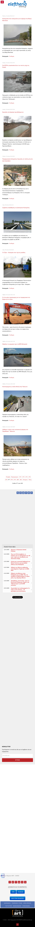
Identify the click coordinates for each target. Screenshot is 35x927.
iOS (13, 892)
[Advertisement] (17, 645)
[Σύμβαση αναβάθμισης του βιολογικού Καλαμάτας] (17, 222)
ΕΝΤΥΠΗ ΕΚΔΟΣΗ (17, 898)
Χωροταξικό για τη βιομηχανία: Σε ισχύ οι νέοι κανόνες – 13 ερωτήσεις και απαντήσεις (20, 589)
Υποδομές (11, 56)
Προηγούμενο (14, 477)
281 (21, 479)
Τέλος (30, 479)
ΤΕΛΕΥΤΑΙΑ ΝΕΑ (9, 547)
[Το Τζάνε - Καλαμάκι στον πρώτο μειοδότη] (17, 267)
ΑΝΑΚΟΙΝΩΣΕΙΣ (17, 906)
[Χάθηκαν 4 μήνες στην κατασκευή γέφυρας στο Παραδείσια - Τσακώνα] (17, 445)
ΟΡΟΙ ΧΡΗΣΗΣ (27, 903)
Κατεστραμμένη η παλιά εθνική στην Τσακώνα (14, 386)
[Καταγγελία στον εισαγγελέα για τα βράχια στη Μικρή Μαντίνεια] (17, 35)
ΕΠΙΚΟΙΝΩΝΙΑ (26, 906)
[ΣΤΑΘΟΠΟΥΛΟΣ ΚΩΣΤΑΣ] (17, 912)
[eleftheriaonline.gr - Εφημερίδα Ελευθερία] (17, 4)
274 (26, 477)
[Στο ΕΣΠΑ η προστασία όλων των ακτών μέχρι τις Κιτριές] (17, 81)
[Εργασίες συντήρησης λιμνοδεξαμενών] (17, 126)
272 (20, 477)
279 (15, 479)
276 (6, 479)
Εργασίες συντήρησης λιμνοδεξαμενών (13, 112)
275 (30, 477)
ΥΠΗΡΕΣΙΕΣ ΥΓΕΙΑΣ (17, 903)
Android (20, 892)
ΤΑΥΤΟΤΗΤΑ (8, 906)
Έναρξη (8, 477)
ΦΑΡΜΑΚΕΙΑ (7, 903)
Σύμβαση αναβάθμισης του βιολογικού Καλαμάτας (16, 207)
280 (18, 479)
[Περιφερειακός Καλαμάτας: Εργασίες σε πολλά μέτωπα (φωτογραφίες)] (17, 175)
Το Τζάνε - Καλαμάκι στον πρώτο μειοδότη (13, 252)
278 (12, 479)
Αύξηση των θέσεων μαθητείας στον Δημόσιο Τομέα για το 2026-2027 (20, 569)
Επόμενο (25, 479)
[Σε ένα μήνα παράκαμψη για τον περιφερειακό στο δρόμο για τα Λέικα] (17, 313)
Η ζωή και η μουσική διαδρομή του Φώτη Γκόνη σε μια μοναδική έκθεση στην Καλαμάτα (20, 563)
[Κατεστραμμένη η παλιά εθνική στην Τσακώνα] (17, 401)
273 (23, 477)
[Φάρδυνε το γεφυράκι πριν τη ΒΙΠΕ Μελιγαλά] (17, 357)
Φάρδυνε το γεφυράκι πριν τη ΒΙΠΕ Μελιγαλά (14, 344)
